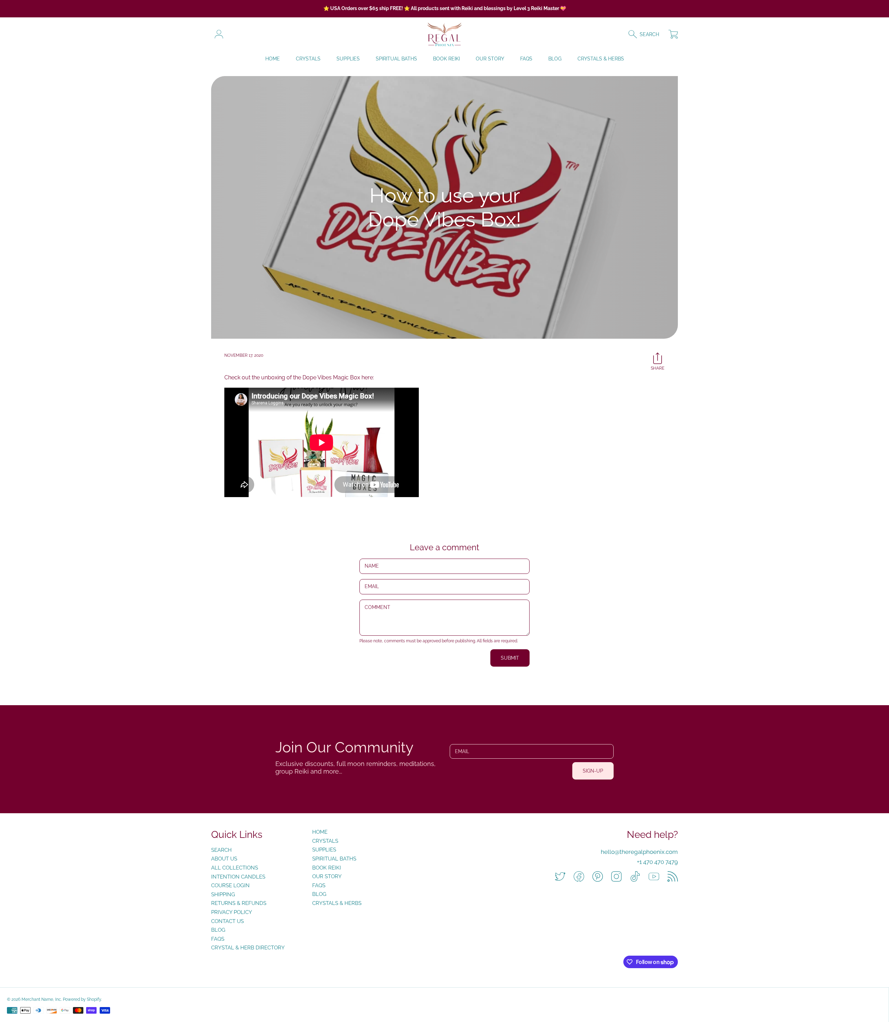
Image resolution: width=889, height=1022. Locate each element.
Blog (218, 930)
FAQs (217, 939)
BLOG (319, 894)
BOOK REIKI (326, 868)
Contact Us (227, 921)
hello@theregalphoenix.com (639, 851)
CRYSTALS (325, 841)
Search (221, 850)
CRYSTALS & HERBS (337, 903)
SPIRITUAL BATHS (334, 859)
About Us (224, 859)
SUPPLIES (324, 850)
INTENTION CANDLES (238, 877)
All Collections (234, 868)
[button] (647, 34)
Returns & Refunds (238, 903)
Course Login (230, 885)
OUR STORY (327, 876)
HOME (319, 832)
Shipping (223, 894)
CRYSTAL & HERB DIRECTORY (248, 948)
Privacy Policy (231, 912)
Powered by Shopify (82, 999)
